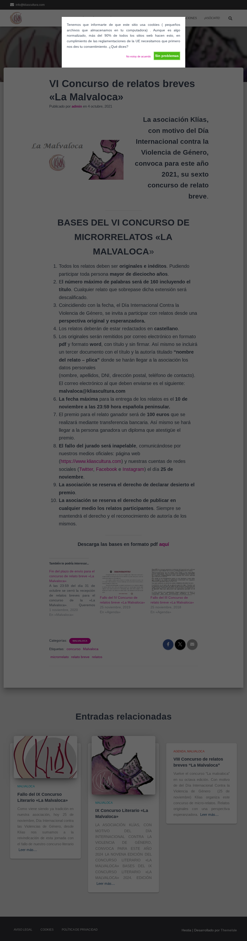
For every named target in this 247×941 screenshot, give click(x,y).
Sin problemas (167, 56)
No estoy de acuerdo (138, 56)
